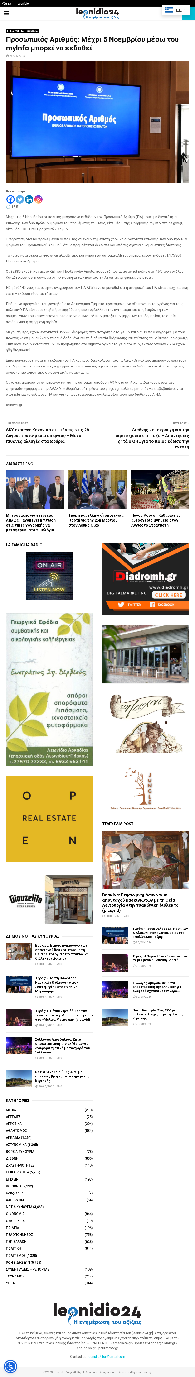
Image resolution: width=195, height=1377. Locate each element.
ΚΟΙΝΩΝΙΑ (32, 31)
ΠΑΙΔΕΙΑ (12, 1228)
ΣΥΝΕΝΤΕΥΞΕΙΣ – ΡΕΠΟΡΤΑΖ (27, 1269)
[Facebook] (10, 199)
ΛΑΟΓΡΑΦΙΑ (15, 1200)
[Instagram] (38, 199)
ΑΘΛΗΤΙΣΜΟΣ (16, 1131)
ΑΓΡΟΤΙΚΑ (14, 1124)
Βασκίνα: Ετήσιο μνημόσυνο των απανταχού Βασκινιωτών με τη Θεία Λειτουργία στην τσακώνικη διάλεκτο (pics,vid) (140, 902)
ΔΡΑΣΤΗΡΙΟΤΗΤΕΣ (20, 1165)
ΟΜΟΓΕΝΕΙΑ (15, 1221)
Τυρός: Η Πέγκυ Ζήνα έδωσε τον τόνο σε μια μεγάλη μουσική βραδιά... (160, 958)
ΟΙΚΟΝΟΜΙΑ (15, 1214)
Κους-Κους (15, 1193)
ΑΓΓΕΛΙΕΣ (13, 1117)
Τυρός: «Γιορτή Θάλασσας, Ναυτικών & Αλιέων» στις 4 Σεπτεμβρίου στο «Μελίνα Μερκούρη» (160, 933)
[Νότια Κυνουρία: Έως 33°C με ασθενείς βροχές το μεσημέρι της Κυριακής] (19, 1078)
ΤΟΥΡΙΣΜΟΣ (15, 1276)
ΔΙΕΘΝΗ (12, 1158)
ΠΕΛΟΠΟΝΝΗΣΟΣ (19, 1235)
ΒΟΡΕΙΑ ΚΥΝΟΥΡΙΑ (20, 1151)
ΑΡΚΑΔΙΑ (13, 1137)
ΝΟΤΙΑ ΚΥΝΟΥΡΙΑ (19, 1207)
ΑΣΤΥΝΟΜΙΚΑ (16, 1145)
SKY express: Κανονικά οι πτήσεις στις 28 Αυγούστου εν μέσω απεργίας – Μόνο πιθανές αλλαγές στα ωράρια (47, 435)
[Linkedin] (29, 199)
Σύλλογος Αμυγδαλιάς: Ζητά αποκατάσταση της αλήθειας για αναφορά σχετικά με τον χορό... (157, 987)
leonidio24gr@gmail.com (106, 1356)
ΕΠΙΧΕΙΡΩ (13, 1179)
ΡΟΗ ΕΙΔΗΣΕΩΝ (18, 1262)
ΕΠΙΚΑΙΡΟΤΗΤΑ (15, 31)
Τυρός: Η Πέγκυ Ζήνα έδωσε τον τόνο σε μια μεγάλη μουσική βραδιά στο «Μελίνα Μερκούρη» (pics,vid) (64, 1015)
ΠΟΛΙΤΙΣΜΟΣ (16, 1256)
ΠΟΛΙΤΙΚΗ (13, 1248)
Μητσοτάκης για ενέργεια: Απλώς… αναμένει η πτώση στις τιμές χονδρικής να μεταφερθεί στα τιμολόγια (31, 522)
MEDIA (11, 1110)
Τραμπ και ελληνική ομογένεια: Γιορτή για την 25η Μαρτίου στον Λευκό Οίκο (96, 520)
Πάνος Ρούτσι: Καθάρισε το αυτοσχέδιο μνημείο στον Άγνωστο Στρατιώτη (156, 520)
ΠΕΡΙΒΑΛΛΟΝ (16, 1242)
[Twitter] (20, 199)
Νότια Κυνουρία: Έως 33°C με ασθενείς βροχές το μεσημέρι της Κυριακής (62, 1076)
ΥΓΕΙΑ (10, 1283)
